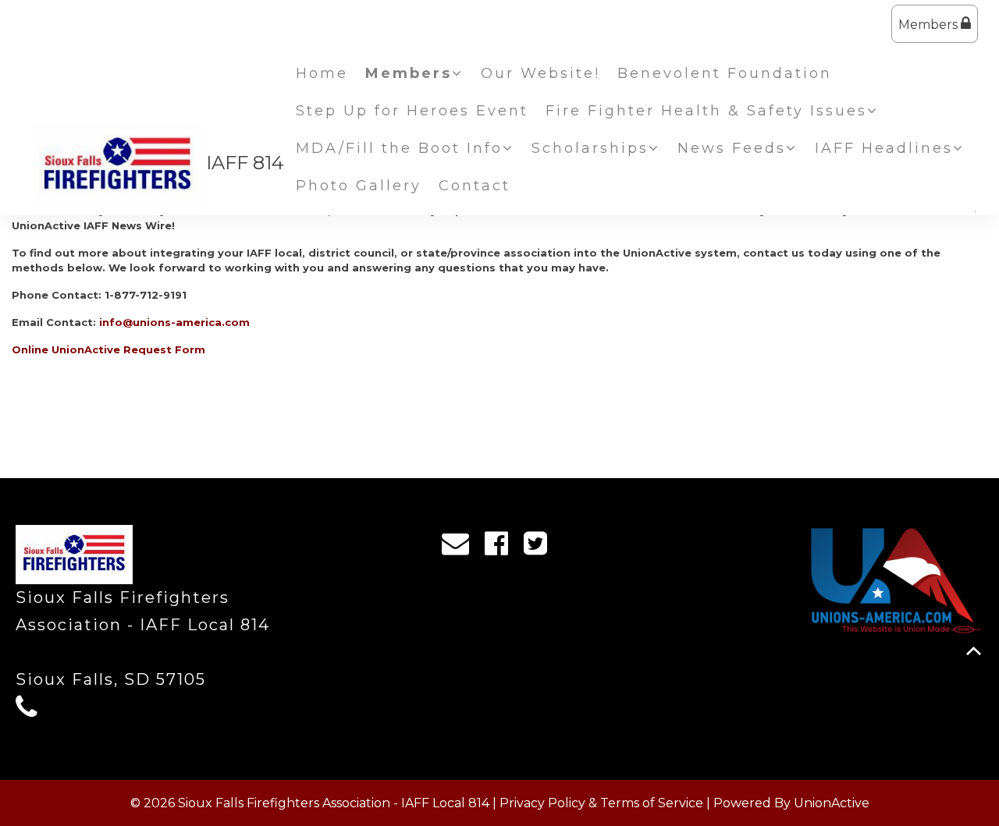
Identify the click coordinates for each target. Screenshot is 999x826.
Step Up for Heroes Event (412, 110)
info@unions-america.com (174, 322)
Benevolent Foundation (724, 73)
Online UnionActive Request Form (108, 349)
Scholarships (590, 148)
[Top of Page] (973, 651)
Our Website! (540, 73)
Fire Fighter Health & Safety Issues (706, 110)
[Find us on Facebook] (501, 547)
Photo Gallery (358, 185)
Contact (474, 185)
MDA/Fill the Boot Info (399, 148)
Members (929, 24)
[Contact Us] (460, 547)
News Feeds (731, 148)
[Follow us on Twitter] (540, 547)
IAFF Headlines (884, 148)
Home (322, 73)
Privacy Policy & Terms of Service (601, 803)
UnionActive (831, 803)
